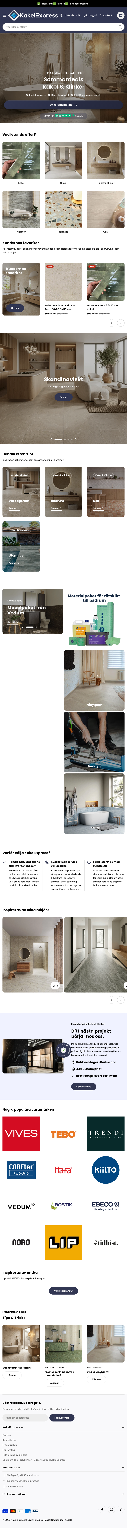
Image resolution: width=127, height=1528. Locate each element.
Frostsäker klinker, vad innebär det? (59, 1373)
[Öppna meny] (4, 15)
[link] (106, 1206)
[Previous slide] (111, 323)
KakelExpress (18, 1519)
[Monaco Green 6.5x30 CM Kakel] (106, 282)
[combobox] (63, 27)
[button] (58, 439)
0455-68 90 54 (15, 1486)
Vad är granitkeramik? (17, 1367)
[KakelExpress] (94, 619)
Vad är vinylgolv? (98, 1372)
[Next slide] (121, 323)
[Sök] (120, 27)
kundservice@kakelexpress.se (23, 1480)
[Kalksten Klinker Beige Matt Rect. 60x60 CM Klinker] (63, 282)
